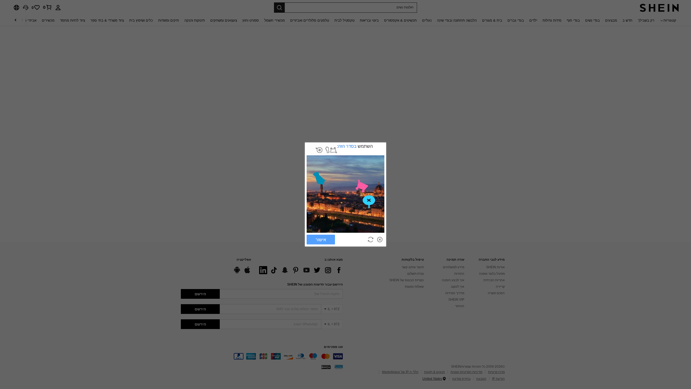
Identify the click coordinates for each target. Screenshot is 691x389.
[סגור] (379, 239)
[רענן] (370, 239)
